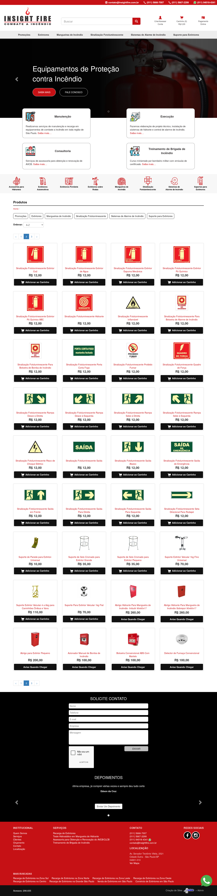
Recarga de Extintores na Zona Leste (111, 878)
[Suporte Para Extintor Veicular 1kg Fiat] (84, 591)
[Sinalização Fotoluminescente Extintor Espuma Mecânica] (133, 254)
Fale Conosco (73, 92)
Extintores (43, 34)
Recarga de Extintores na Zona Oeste (152, 878)
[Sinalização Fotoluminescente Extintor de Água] (84, 254)
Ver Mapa (134, 863)
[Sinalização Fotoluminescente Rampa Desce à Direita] (35, 399)
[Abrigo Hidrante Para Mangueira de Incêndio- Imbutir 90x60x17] (133, 591)
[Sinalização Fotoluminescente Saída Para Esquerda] (133, 495)
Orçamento (18, 842)
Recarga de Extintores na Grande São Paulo (71, 881)
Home (15, 208)
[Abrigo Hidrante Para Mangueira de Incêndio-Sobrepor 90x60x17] (182, 591)
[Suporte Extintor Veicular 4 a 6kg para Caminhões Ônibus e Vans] (35, 591)
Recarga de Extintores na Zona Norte (70, 878)
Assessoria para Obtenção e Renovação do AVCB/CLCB (81, 839)
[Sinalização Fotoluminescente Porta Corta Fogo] (84, 350)
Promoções (24, 34)
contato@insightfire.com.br (123, 2)
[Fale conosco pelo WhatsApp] (206, 880)
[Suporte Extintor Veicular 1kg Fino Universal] (182, 543)
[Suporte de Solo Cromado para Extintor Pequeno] (133, 543)
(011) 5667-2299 (180, 2)
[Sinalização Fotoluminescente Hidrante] (84, 302)
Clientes (17, 839)
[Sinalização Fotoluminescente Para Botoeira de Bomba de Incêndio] (35, 350)
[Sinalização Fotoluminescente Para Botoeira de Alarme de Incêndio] (182, 302)
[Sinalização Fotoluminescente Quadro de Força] (182, 350)
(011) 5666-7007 (155, 2)
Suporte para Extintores (186, 34)
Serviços (17, 836)
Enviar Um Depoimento (108, 806)
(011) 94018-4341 (206, 2)
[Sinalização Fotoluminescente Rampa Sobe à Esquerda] (182, 399)
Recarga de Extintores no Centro (29, 881)
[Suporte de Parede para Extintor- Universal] (35, 543)
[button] (16, 78)
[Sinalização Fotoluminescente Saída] (84, 447)
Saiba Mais (44, 92)
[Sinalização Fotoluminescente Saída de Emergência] (182, 447)
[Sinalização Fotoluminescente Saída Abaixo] (133, 447)
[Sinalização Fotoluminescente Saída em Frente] (35, 495)
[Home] (27, 16)
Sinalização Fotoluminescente (107, 34)
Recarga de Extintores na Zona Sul (30, 878)
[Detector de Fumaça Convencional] (182, 639)
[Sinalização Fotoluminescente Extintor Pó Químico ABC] (35, 302)
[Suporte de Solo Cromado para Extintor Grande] (84, 543)
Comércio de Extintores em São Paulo (155, 881)
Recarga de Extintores (64, 833)
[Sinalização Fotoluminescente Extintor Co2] (35, 254)
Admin (200, 890)
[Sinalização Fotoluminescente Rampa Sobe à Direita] (133, 399)
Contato (17, 845)
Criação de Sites (174, 890)
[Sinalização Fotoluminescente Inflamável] (133, 302)
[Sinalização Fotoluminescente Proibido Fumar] (133, 350)
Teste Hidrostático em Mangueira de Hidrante (76, 836)
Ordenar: (18, 224)
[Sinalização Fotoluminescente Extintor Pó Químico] (182, 254)
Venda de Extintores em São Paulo (114, 881)
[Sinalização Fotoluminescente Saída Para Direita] (84, 495)
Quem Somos (20, 833)
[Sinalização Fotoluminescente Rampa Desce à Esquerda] (84, 399)
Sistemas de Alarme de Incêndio (148, 34)
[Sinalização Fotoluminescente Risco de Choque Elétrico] (35, 447)
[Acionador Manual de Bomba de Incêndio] (84, 639)
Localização (19, 849)
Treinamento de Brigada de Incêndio (71, 842)
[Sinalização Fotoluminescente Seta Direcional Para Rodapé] (182, 495)
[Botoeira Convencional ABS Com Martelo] (133, 639)
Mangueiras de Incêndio (70, 34)
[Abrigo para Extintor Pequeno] (35, 639)
